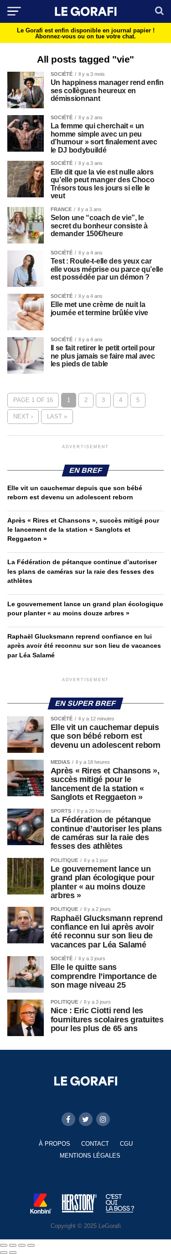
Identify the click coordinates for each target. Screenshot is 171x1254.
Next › (23, 416)
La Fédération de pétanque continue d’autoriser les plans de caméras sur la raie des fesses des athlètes (82, 571)
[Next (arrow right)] (12, 1252)
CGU (126, 1143)
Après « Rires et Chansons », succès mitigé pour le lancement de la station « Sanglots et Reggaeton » (83, 529)
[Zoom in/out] (31, 1245)
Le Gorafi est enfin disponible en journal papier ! (86, 33)
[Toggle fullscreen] (22, 1245)
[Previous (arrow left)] (3, 1252)
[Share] (12, 1245)
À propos (54, 1143)
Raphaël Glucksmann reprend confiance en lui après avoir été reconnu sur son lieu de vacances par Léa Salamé (84, 645)
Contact (95, 1143)
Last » (57, 416)
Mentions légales (90, 1155)
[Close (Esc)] (3, 1245)
